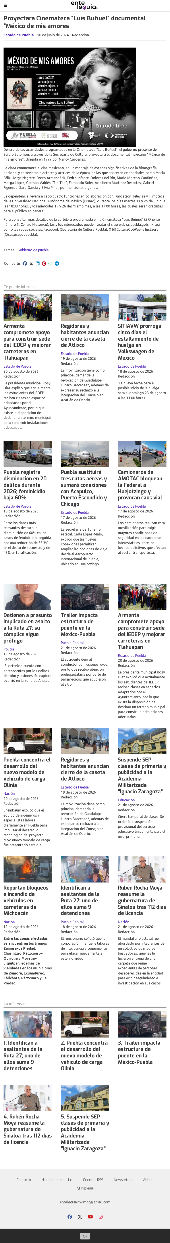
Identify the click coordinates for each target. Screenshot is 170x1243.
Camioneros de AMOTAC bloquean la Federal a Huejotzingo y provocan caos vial (140, 485)
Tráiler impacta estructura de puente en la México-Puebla (79, 625)
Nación (9, 794)
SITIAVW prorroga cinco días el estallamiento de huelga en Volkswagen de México (139, 342)
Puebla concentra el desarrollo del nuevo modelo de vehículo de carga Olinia (27, 772)
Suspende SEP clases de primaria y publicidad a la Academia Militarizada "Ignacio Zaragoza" (142, 775)
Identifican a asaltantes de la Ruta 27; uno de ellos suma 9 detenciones (80, 900)
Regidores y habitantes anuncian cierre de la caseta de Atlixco (85, 336)
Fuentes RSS (93, 1180)
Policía (9, 649)
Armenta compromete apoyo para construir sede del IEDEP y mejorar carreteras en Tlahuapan (27, 342)
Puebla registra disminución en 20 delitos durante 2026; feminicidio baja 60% (25, 485)
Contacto (24, 1180)
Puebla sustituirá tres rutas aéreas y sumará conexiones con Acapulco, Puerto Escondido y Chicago (84, 488)
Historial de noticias (57, 1180)
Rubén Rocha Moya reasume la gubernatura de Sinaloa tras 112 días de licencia (142, 900)
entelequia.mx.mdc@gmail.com (85, 1202)
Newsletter (123, 1180)
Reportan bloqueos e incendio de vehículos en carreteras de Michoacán (26, 900)
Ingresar (87, 1188)
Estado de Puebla (19, 35)
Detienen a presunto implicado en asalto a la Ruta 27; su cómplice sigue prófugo (28, 628)
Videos (148, 1180)
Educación (126, 800)
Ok (85, 1236)
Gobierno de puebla (33, 250)
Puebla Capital (72, 643)
